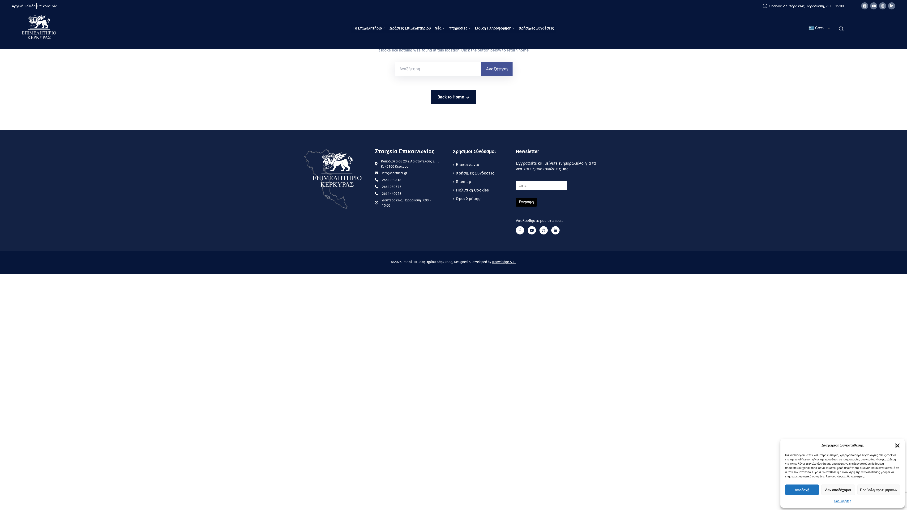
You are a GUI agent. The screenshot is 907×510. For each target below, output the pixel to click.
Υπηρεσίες (458, 28)
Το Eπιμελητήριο (367, 28)
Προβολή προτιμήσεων (878, 490)
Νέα (438, 28)
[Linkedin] (891, 5)
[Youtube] (873, 5)
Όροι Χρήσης (842, 501)
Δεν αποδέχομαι (838, 490)
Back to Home (450, 96)
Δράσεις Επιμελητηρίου (410, 28)
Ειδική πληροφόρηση (493, 28)
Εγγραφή (526, 202)
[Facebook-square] (864, 5)
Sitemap (463, 181)
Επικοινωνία (467, 164)
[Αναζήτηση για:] (438, 69)
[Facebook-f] (520, 230)
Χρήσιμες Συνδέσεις (536, 28)
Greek (819, 28)
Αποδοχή (802, 490)
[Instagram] (882, 5)
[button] (897, 445)
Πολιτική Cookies (472, 190)
